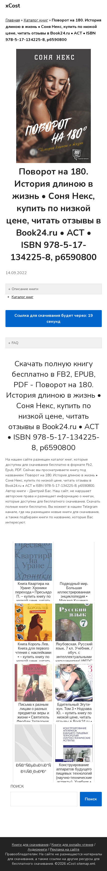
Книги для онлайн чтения (72, 844)
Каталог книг (36, 20)
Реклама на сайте (64, 849)
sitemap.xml (86, 863)
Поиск (17, 786)
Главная (12, 20)
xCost (12, 5)
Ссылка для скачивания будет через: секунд (53, 318)
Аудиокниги (37, 849)
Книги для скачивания (30, 844)
